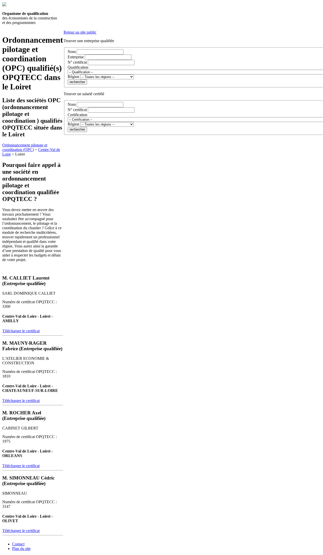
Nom (72, 51)
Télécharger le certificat (21, 331)
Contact (18, 544)
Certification (77, 115)
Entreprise (76, 57)
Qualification (78, 67)
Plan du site (21, 548)
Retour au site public (80, 32)
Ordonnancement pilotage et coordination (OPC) (24, 147)
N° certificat (77, 62)
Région (73, 76)
